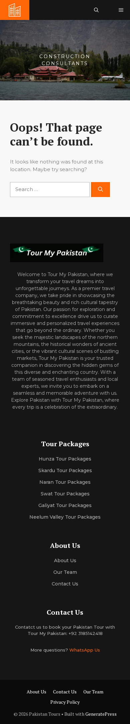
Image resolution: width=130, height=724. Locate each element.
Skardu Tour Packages (65, 470)
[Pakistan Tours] (14, 10)
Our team (65, 572)
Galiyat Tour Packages (65, 505)
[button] (96, 10)
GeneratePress (101, 714)
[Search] (100, 189)
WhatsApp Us (84, 650)
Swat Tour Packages (65, 494)
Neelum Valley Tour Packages (65, 517)
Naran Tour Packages (65, 482)
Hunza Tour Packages (65, 459)
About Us (36, 691)
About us (65, 561)
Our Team (93, 691)
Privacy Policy (65, 702)
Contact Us (65, 584)
